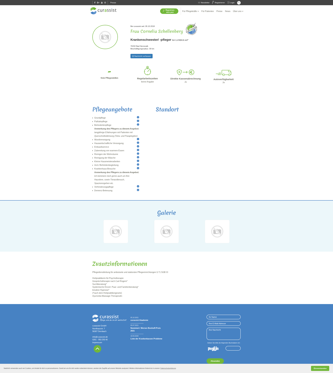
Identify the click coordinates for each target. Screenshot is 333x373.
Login (232, 3)
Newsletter (205, 3)
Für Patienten (207, 11)
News (227, 11)
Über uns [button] (237, 11)
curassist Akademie (139, 320)
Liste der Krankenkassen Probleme (146, 339)
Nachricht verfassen (142, 56)
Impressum (97, 342)
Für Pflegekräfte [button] (189, 11)
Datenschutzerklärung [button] (168, 368)
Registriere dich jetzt (170, 11)
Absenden (215, 361)
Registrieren (220, 3)
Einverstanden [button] (320, 368)
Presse (113, 3)
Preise (219, 11)
